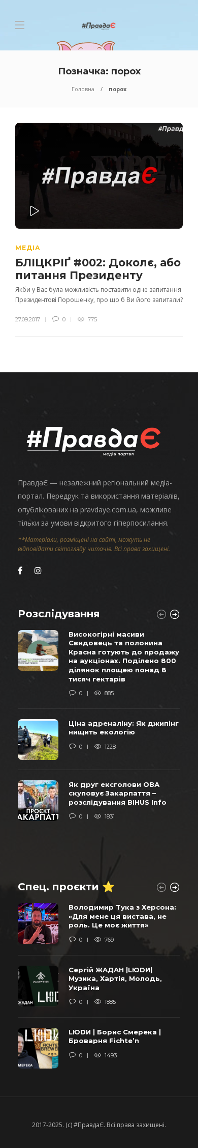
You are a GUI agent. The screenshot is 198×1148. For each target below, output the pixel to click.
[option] (99, 730)
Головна (83, 89)
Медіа (28, 248)
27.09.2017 (27, 319)
